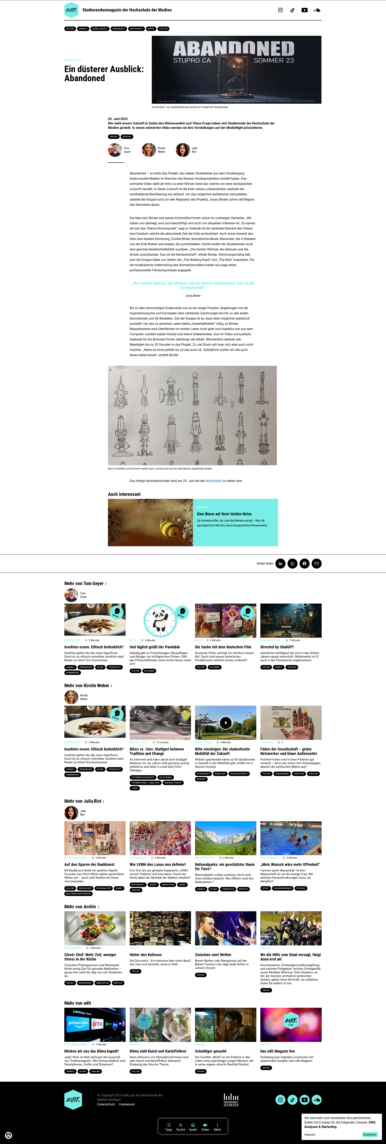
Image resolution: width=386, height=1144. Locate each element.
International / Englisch (146, 783)
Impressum (127, 1104)
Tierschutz (115, 667)
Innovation (168, 885)
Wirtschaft (136, 29)
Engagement (282, 774)
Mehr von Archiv (80, 906)
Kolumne (149, 671)
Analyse (291, 667)
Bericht (127, 137)
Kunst (119, 888)
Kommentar (72, 673)
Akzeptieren (370, 1134)
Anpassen (309, 1134)
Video (135, 788)
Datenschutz (106, 1104)
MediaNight (213, 481)
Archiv (114, 137)
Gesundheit (119, 29)
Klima (100, 667)
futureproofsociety (143, 777)
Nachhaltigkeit (173, 783)
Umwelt (83, 29)
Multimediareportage (78, 894)
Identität (299, 774)
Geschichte (85, 888)
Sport (151, 29)
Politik (163, 29)
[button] (69, 621)
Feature (301, 888)
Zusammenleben (283, 888)
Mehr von (84, 583)
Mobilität (220, 774)
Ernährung (86, 667)
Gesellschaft (100, 29)
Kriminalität (103, 888)
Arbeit (278, 667)
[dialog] (342, 1127)
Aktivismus (165, 777)
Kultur (70, 29)
